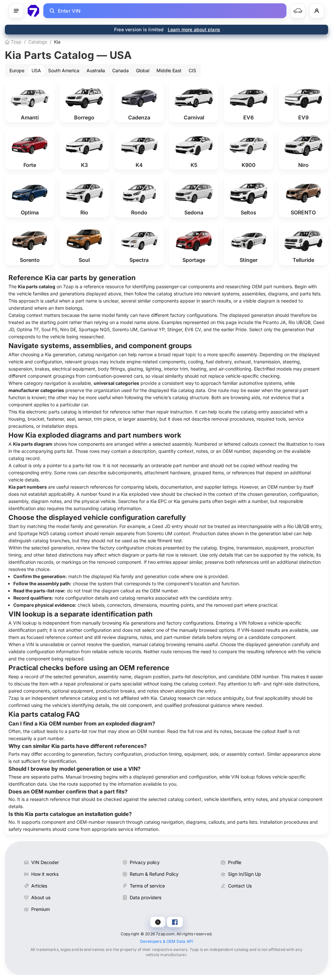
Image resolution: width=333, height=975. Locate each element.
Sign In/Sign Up (244, 874)
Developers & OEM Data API (166, 941)
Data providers (145, 897)
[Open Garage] (297, 10)
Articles (39, 885)
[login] (316, 10)
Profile (234, 862)
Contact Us (240, 885)
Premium (40, 909)
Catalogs (37, 42)
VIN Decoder (45, 862)
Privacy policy (145, 862)
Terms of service (147, 885)
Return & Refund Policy (154, 874)
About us (40, 897)
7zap (15, 42)
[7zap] (33, 11)
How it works (45, 874)
